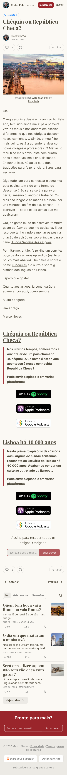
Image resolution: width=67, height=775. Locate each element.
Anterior (14, 582)
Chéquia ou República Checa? (30, 337)
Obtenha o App (51, 758)
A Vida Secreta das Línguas (31, 242)
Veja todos (13, 700)
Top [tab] (7, 595)
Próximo (53, 582)
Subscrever (45, 5)
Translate (11, 14)
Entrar (59, 5)
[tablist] (24, 595)
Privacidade (37, 746)
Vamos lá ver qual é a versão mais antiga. (24, 616)
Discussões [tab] (37, 595)
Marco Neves (18, 36)
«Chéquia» (19, 265)
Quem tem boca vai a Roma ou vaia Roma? (22, 607)
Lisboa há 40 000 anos (29, 442)
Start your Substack (22, 758)
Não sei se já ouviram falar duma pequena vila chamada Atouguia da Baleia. (24, 646)
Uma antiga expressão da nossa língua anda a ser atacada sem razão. (22, 681)
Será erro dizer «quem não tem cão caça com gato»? (23, 670)
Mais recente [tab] (20, 595)
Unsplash (33, 101)
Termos (50, 746)
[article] (33, 616)
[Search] (60, 595)
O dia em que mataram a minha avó (23, 637)
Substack (18, 767)
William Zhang (40, 97)
